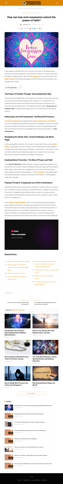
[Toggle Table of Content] (19, 87)
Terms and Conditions (35, 480)
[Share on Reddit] (30, 28)
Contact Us (44, 480)
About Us (20, 480)
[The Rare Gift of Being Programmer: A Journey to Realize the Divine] (9, 424)
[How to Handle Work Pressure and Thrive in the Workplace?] (18, 373)
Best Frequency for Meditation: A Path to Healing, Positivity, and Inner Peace (33, 463)
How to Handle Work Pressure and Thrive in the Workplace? (16, 384)
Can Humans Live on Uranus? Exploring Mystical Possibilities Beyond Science (15, 333)
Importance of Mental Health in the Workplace (26, 438)
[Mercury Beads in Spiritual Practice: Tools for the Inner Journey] (18, 347)
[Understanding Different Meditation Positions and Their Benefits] (9, 432)
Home (19, 8)
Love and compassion (12, 121)
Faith (23, 12)
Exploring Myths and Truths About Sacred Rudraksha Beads (29, 413)
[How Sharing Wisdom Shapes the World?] (45, 373)
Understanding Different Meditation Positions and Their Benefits (30, 430)
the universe (35, 76)
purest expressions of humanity (44, 121)
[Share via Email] (40, 28)
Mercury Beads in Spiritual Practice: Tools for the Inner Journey (17, 358)
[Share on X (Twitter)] (27, 28)
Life (28, 12)
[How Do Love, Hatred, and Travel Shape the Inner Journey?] (45, 321)
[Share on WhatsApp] (37, 28)
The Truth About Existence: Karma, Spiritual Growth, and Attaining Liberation (44, 359)
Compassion (8, 292)
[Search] (57, 3)
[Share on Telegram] (32, 28)
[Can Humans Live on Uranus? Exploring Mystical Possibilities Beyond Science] (18, 321)
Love (31, 12)
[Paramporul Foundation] (31, 3)
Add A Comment (31, 393)
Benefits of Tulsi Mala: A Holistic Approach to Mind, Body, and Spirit (31, 455)
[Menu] (6, 3)
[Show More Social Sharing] (43, 28)
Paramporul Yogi (27, 24)
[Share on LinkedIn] (35, 28)
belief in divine (10, 79)
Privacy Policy (26, 480)
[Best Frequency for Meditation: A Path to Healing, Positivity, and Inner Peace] (9, 466)
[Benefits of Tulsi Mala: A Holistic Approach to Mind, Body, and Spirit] (9, 457)
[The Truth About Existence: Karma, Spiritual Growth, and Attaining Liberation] (45, 347)
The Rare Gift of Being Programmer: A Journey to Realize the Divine (30, 422)
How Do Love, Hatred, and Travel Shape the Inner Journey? (43, 332)
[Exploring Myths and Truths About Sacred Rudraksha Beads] (9, 416)
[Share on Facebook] (25, 28)
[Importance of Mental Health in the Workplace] (9, 441)
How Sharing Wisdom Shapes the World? (43, 384)
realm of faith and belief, (17, 202)
